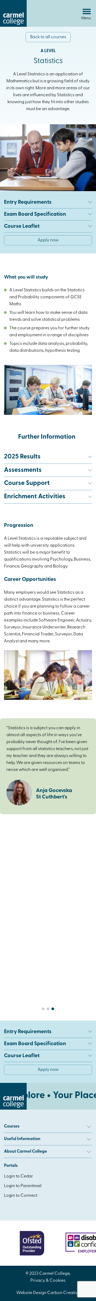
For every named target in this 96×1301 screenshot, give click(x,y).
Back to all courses (48, 37)
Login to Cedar (18, 1176)
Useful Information (22, 1139)
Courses (11, 1126)
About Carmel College (25, 1151)
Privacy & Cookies (48, 1281)
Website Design (31, 1293)
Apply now (48, 240)
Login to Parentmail (23, 1186)
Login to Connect (20, 1196)
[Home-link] (13, 26)
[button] (43, 1008)
